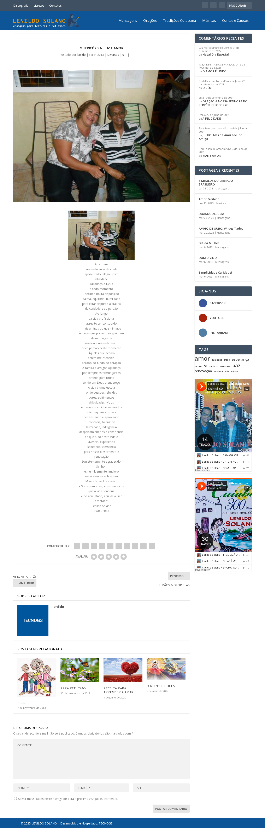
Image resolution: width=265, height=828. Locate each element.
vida (227, 371)
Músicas (209, 21)
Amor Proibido (209, 199)
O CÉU (206, 88)
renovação (203, 371)
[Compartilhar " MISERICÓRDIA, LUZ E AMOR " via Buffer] (127, 546)
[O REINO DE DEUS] (166, 669)
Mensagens (127, 21)
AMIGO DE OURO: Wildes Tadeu (221, 228)
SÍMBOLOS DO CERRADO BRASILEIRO (216, 182)
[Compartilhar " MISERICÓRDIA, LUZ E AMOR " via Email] (143, 546)
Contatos (55, 5)
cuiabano (217, 360)
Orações (150, 21)
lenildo (81, 55)
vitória (234, 371)
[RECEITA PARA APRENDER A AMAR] (123, 670)
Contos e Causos (235, 21)
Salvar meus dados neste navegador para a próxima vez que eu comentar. (68, 799)
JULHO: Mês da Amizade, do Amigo (220, 137)
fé (205, 366)
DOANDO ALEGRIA (211, 214)
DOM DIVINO (208, 258)
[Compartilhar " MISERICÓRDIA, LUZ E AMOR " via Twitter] (85, 546)
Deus (227, 360)
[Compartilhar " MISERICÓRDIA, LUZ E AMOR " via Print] (152, 546)
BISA (20, 703)
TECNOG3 (105, 823)
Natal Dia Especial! (216, 54)
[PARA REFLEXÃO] (79, 670)
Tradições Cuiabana (179, 21)
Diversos (113, 55)
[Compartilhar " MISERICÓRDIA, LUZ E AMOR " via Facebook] (77, 546)
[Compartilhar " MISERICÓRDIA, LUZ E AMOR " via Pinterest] (110, 546)
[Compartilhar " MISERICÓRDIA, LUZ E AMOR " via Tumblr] (102, 546)
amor (202, 358)
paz (236, 365)
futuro (198, 366)
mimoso (213, 366)
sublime (218, 371)
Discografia (21, 5)
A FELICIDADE (211, 118)
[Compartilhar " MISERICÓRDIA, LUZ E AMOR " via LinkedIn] (118, 546)
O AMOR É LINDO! (214, 71)
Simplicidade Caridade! (215, 272)
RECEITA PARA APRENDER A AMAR (119, 690)
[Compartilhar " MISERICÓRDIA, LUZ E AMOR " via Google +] (94, 546)
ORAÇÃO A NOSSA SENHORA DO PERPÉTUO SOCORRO (223, 103)
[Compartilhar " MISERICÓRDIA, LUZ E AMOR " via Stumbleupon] (135, 546)
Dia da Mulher (209, 243)
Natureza (225, 366)
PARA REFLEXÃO (73, 688)
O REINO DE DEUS (161, 686)
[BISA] (36, 677)
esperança (240, 359)
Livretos (39, 5)
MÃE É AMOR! (212, 156)
